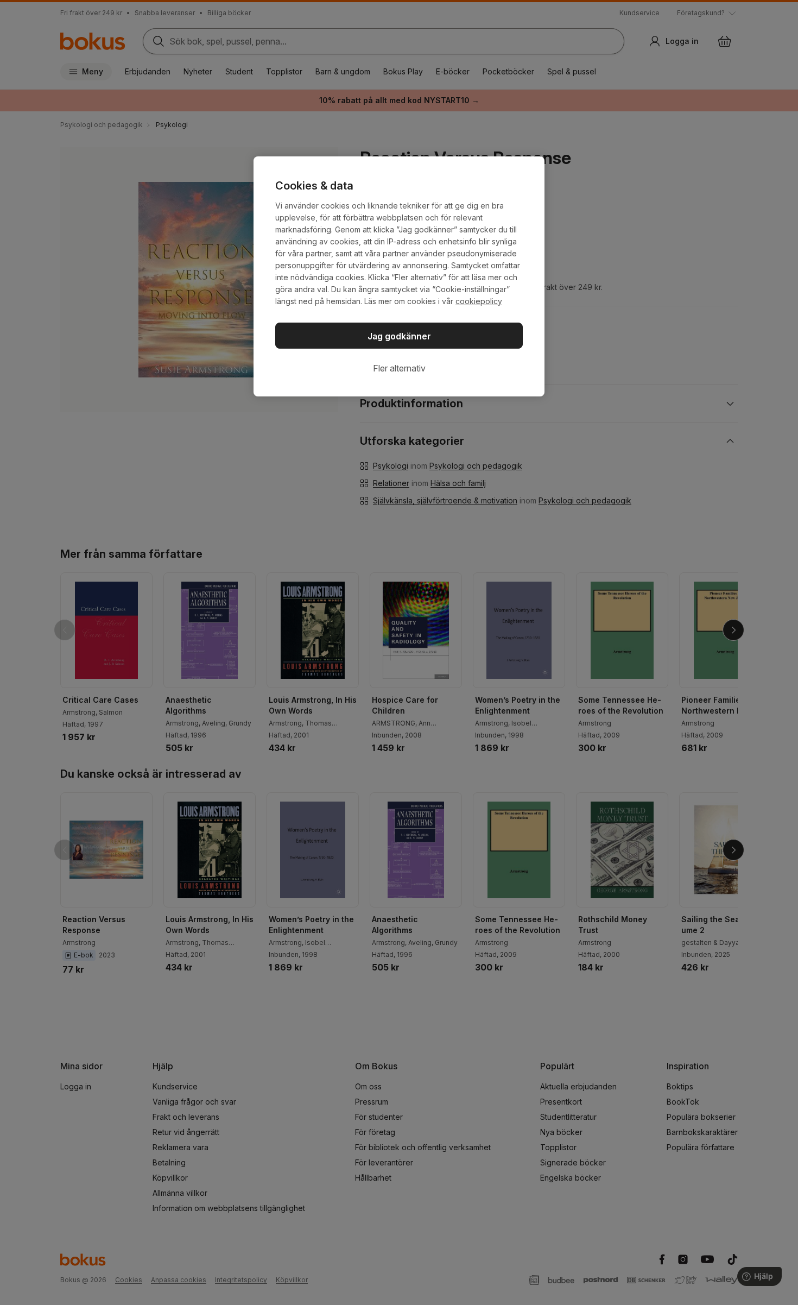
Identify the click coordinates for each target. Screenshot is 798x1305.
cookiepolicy (478, 301)
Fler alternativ (399, 368)
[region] (399, 276)
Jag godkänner (399, 336)
